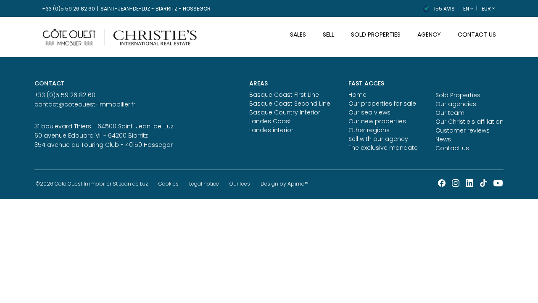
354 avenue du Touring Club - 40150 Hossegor (103, 145)
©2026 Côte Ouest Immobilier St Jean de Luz (91, 183)
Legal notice (204, 183)
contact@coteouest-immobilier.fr (84, 104)
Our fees (239, 183)
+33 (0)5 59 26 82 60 (68, 8)
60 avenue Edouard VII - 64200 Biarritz (91, 135)
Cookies (168, 183)
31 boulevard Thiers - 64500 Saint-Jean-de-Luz (104, 126)
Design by (285, 183)
